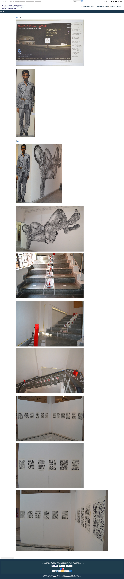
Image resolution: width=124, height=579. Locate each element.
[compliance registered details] (68, 571)
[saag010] (50, 465)
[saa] (15, 7)
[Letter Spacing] (7, 1)
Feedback (76, 562)
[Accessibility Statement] (3, 1)
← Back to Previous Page (7, 557)
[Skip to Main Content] (2, 1)
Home (17, 17)
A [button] (108, 1)
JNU (11, 1)
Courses (97, 7)
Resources (112, 7)
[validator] (55, 571)
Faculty (102, 6)
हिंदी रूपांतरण (120, 1)
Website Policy (48, 562)
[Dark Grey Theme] (113, 1)
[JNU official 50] (63, 569)
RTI (13, 1)
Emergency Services (30, 1)
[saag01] (50, 42)
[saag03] (17, 141)
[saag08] (50, 370)
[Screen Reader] (5, 1)
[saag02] (25, 103)
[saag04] (39, 173)
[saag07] (50, 323)
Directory (17, 1)
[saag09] (50, 418)
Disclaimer (62, 562)
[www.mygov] (62, 566)
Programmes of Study (88, 7)
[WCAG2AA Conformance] (61, 571)
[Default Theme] (116, 1)
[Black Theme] (111, 1)
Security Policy (56, 562)
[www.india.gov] (55, 566)
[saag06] (50, 275)
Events (107, 7)
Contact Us (22, 1)
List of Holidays (38, 1)
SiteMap (66, 562)
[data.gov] (69, 566)
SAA (81, 6)
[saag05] (50, 228)
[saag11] (62, 520)
